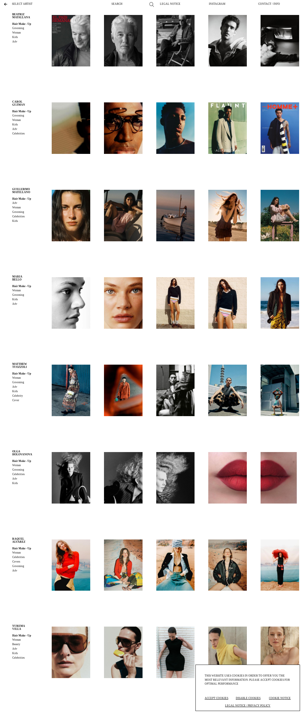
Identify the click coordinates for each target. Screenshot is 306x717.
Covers (16, 561)
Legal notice (170, 3)
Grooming (18, 28)
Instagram (217, 3)
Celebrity (17, 395)
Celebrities (18, 133)
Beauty (16, 644)
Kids (15, 37)
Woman (16, 32)
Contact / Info (269, 3)
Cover (15, 400)
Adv (14, 41)
